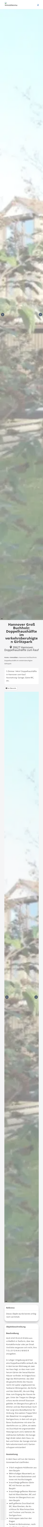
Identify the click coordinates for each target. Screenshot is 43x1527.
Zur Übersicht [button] (11, 688)
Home (6, 657)
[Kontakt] (3, 1507)
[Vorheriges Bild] (2, 314)
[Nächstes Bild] (40, 314)
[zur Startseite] (3, 1501)
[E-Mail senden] (3, 1512)
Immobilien (14, 657)
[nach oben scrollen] (3, 1517)
